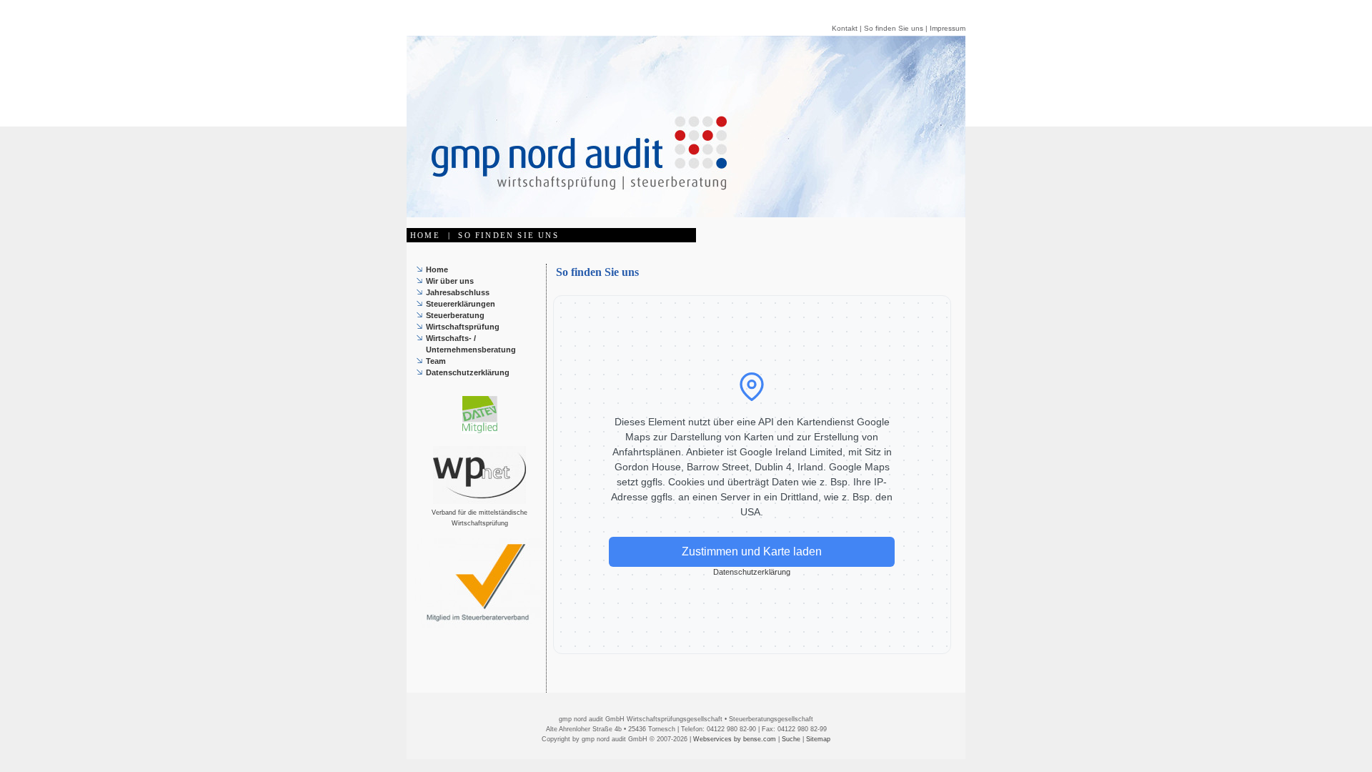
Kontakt (845, 28)
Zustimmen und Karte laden (752, 551)
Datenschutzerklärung (467, 372)
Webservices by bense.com (734, 739)
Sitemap (818, 739)
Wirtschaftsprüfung (462, 326)
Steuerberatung (455, 315)
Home (437, 269)
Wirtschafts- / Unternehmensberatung (471, 344)
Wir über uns (450, 281)
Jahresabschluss (457, 292)
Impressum (947, 28)
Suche (791, 739)
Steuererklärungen (460, 304)
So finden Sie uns (893, 28)
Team (436, 361)
